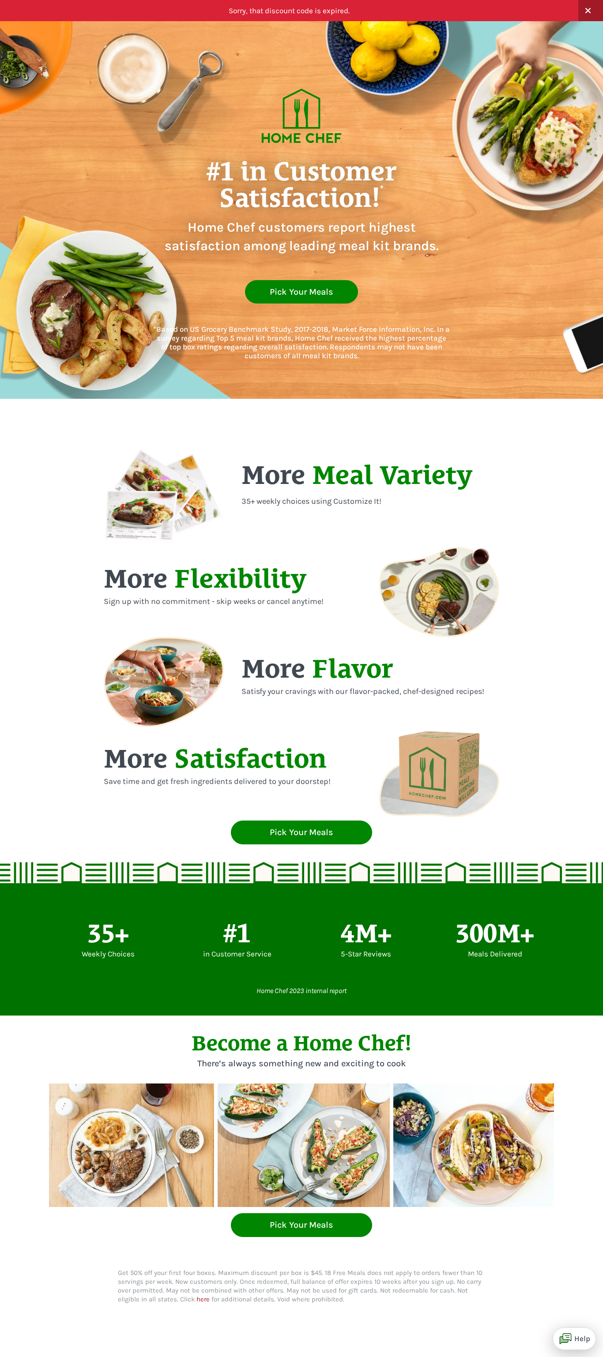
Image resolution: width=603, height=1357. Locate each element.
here (203, 1299)
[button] (590, 10)
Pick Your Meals (301, 292)
